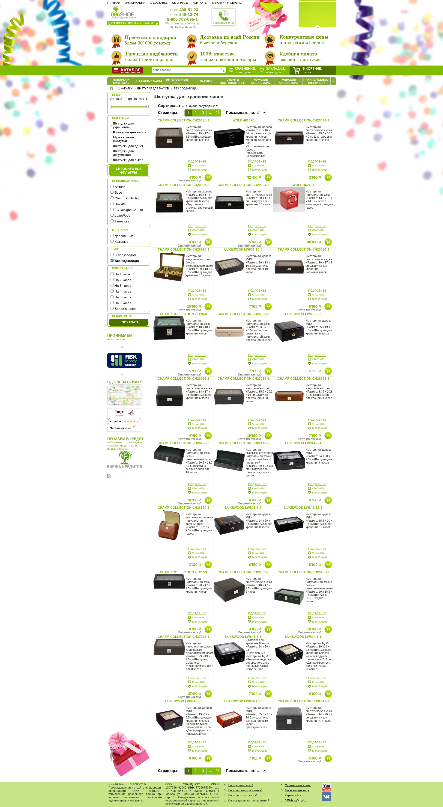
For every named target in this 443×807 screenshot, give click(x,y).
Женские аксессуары (289, 81)
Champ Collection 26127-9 (183, 572)
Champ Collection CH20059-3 (243, 572)
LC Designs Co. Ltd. (129, 210)
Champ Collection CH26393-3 (303, 378)
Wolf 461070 (243, 120)
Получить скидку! (189, 180)
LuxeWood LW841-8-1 (303, 443)
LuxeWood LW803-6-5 (303, 314)
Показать (130, 322)
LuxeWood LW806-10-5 (243, 249)
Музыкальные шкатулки (123, 139)
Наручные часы (149, 81)
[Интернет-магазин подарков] (111, 89)
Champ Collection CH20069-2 (183, 378)
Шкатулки (205, 81)
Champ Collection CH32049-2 (303, 701)
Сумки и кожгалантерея (232, 81)
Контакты (199, 2)
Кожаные (121, 241)
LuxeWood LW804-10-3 (243, 701)
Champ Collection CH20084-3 (303, 249)
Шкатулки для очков (128, 160)
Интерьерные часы (177, 81)
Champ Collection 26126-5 (183, 314)
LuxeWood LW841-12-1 (303, 507)
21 (218, 113)
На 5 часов (123, 297)
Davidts (120, 204)
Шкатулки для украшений (123, 125)
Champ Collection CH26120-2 (183, 443)
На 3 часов (123, 285)
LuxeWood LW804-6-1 (303, 637)
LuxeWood (122, 215)
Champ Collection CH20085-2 (183, 185)
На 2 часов (123, 280)
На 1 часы (122, 274)
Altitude (120, 187)
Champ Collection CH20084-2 (243, 185)
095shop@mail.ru (296, 800)
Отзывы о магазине (298, 785)
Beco (118, 192)
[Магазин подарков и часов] (123, 11)
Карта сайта (293, 795)
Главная (113, 2)
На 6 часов (123, 303)
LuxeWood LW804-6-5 (183, 701)
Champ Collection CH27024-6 (243, 378)
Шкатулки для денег (128, 146)
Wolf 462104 (303, 185)
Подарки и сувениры (121, 81)
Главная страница (297, 790)
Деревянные (124, 236)
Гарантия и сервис (227, 2)
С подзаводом (125, 255)
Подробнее (197, 161)
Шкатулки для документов (123, 153)
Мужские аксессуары (261, 81)
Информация (135, 2)
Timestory (122, 221)
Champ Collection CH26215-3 (183, 249)
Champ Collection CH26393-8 (243, 314)
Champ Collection (128, 198)
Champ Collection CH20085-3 (183, 120)
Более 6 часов (125, 308)
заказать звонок (223, 22)
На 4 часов (123, 291)
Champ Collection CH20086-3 (303, 120)
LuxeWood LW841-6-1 (243, 637)
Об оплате (180, 2)
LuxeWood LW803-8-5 (243, 507)
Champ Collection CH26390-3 (183, 507)
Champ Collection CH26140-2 (243, 443)
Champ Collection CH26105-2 (303, 572)
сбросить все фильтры (128, 170)
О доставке (159, 2)
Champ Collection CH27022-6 (183, 637)
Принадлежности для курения (317, 81)
